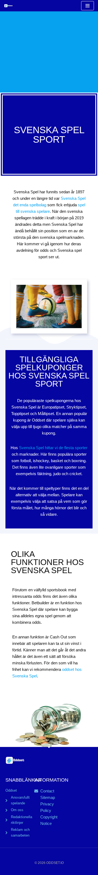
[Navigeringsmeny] (87, 5)
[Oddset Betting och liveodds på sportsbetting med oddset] (10, 6)
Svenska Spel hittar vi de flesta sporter (53, 447)
